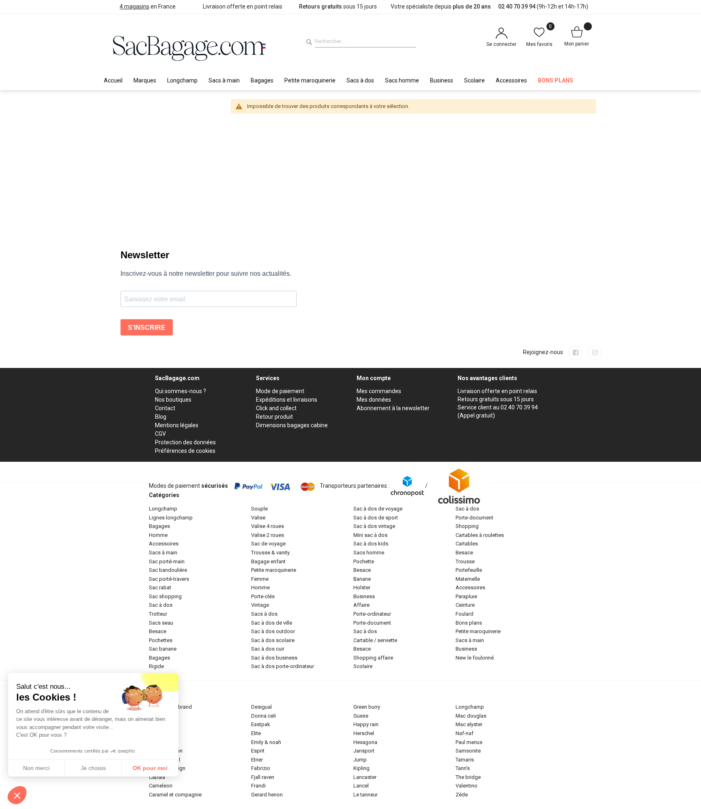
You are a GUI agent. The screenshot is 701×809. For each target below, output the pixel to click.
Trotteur (158, 614)
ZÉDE (462, 795)
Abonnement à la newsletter (393, 408)
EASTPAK (260, 724)
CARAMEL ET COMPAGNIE (175, 795)
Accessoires (163, 544)
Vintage (260, 605)
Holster (361, 587)
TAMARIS (465, 760)
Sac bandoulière (168, 570)
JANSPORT (363, 751)
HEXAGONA (365, 742)
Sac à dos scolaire (273, 640)
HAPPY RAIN (365, 724)
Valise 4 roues (267, 526)
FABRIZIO (260, 768)
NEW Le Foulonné (475, 658)
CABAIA (157, 777)
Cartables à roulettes (480, 535)
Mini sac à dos (370, 535)
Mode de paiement (280, 391)
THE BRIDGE (468, 777)
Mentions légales (176, 425)
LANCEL (361, 786)
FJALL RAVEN (262, 777)
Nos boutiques (173, 399)
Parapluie (466, 596)
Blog (160, 416)
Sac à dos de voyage (377, 509)
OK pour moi (150, 768)
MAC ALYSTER (469, 724)
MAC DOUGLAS (471, 716)
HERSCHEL (363, 733)
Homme (158, 535)
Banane (362, 579)
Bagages (159, 526)
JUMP (360, 760)
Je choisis (93, 768)
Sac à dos (160, 605)
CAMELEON (160, 786)
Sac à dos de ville (271, 623)
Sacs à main (163, 552)
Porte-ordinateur (372, 614)
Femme (260, 579)
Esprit (257, 751)
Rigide (156, 666)
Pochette (363, 561)
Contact (165, 408)
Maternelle (468, 579)
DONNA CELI (263, 716)
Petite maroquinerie (273, 570)
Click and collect (276, 408)
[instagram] (595, 353)
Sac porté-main (167, 561)
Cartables (467, 544)
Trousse (465, 561)
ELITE (256, 733)
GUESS (360, 716)
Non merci (36, 768)
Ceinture (465, 605)
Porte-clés (263, 596)
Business (364, 596)
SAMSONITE (468, 751)
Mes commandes (379, 391)
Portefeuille (469, 570)
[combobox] (365, 41)
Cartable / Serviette (375, 640)
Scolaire (362, 666)
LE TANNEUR (365, 795)
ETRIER (257, 760)
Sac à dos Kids (370, 544)
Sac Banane (162, 649)
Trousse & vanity (270, 552)
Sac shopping (165, 596)
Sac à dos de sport (375, 518)
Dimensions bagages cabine (292, 425)
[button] (17, 795)
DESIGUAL (261, 707)
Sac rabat (160, 587)
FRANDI (258, 786)
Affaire (361, 605)
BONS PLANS (469, 623)
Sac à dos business (274, 658)
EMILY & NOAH (266, 742)
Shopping (467, 526)
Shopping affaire (373, 658)
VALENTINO (466, 786)
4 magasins (134, 6)
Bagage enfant (268, 561)
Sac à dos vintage (374, 526)
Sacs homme (368, 552)
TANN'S (463, 768)
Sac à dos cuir (267, 649)
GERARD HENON (267, 795)
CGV (160, 433)
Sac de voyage (268, 544)
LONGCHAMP (470, 707)
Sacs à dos (264, 614)
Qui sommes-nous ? (180, 391)
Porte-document (372, 623)
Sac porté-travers (169, 579)
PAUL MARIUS (469, 742)
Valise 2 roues (267, 535)
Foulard (464, 614)
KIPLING (361, 768)
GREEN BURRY (366, 707)
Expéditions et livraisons (286, 399)
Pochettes (160, 640)
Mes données (374, 399)
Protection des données (185, 442)
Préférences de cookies (185, 451)
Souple (259, 509)
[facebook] (575, 353)
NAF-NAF (464, 733)
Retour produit (274, 416)
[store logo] (189, 47)
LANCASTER (364, 777)
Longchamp (163, 509)
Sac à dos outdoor (273, 631)
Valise (258, 518)
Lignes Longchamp (171, 518)
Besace (157, 631)
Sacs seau (161, 623)
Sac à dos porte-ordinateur (282, 666)
